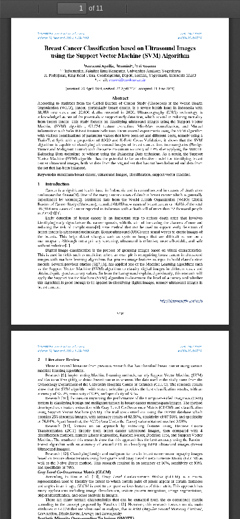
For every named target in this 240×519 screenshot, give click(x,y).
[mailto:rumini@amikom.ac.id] (127, 79)
